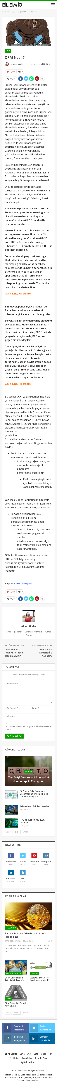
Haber (16, 1058)
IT (10, 1058)
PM (50, 1054)
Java (22, 1054)
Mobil (43, 1054)
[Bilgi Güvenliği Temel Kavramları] (16, 993)
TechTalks (27, 1058)
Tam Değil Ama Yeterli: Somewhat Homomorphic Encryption (28, 779)
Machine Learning (13, 973)
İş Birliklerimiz (28, 1062)
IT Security (11, 928)
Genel (8, 999)
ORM (8, 51)
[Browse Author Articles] (28, 616)
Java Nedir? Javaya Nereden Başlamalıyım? (14, 652)
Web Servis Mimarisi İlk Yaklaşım (45, 652)
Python (28, 771)
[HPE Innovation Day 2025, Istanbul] (11, 823)
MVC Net (34, 973)
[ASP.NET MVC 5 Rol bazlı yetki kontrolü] (41, 967)
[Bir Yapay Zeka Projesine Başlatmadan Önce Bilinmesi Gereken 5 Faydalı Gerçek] (11, 794)
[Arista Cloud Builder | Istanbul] (11, 810)
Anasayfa (12, 1054)
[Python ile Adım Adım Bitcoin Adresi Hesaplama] (28, 916)
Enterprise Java (23, 583)
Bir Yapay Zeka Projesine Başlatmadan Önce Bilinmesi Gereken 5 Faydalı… (34, 794)
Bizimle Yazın (41, 1058)
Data (36, 1054)
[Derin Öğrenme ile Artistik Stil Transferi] (16, 967)
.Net (29, 1054)
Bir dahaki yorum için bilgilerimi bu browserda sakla (28, 728)
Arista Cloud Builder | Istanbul (34, 806)
